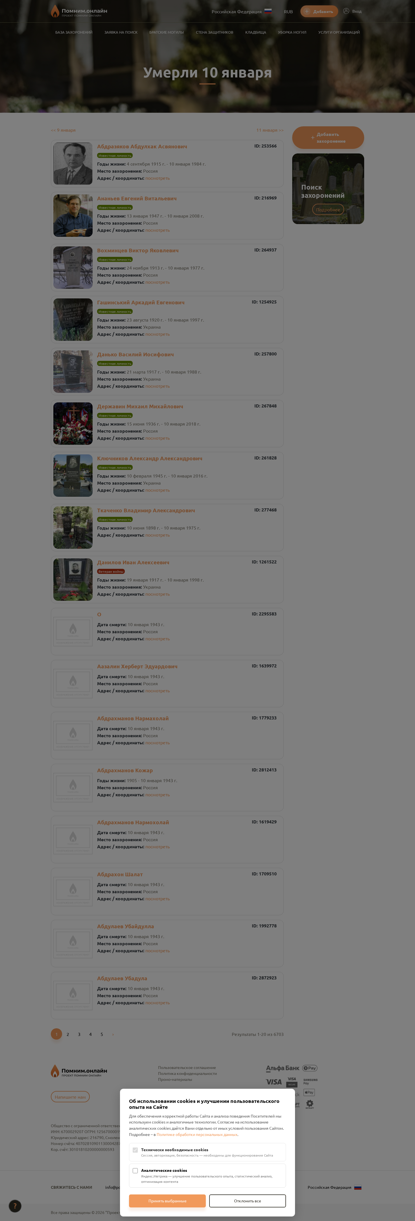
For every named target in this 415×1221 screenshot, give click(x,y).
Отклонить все (247, 1200)
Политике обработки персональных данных (197, 1134)
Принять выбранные (167, 1200)
